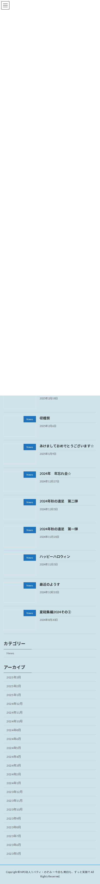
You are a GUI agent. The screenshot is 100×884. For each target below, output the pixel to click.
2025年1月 (14, 695)
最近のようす (50, 584)
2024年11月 (15, 712)
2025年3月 (14, 677)
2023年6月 (14, 845)
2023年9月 (14, 818)
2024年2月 (14, 774)
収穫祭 (45, 418)
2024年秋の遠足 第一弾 (59, 529)
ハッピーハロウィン (55, 556)
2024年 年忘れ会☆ (55, 473)
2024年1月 (14, 783)
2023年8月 (14, 827)
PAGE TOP (92, 852)
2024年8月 (14, 730)
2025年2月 (14, 686)
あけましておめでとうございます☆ (67, 446)
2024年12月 (15, 704)
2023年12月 (15, 792)
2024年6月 (14, 739)
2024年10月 (15, 721)
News (10, 653)
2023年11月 (15, 800)
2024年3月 (14, 765)
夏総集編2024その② (55, 612)
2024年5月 (14, 747)
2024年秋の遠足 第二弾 (59, 501)
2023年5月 (14, 853)
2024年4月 (14, 756)
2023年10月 (15, 809)
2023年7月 (14, 836)
